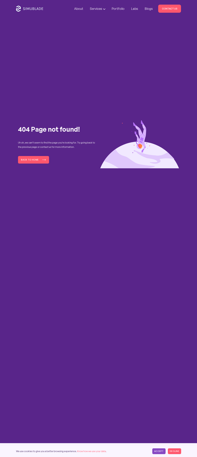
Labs (134, 9)
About (78, 9)
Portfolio (118, 9)
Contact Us (169, 8)
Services (96, 9)
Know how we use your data (91, 451)
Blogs (149, 9)
